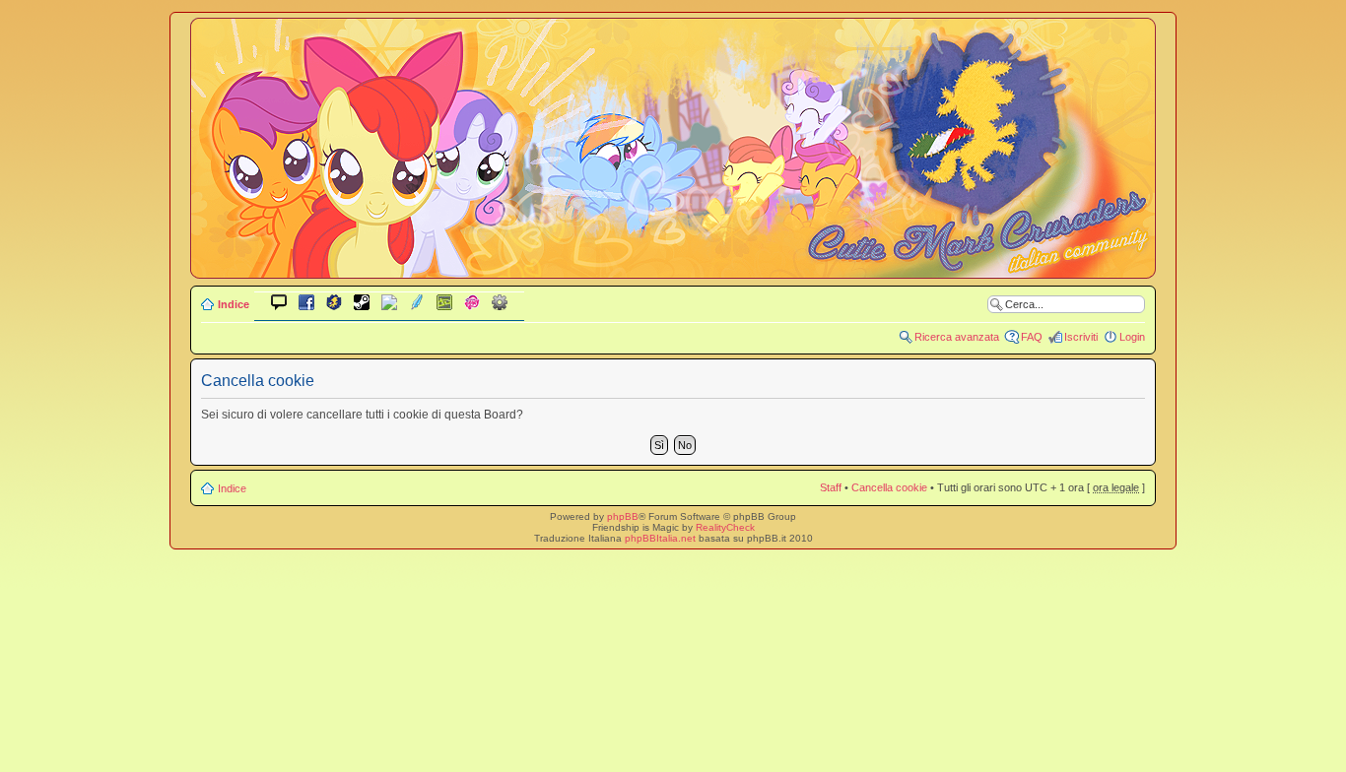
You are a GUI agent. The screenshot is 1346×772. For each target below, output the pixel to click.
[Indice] (673, 264)
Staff (830, 487)
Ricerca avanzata (956, 337)
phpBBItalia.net (660, 538)
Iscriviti (1081, 337)
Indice (233, 304)
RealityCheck (725, 527)
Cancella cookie (889, 487)
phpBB (623, 516)
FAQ (1032, 337)
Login (1132, 337)
